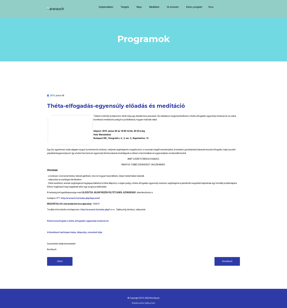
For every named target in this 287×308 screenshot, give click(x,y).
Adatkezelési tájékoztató (143, 303)
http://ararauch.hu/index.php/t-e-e (97, 209)
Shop (211, 7)
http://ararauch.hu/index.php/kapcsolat (80, 198)
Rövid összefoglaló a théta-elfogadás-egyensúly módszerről (78, 221)
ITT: (58, 198)
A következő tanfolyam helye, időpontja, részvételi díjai (74, 232)
